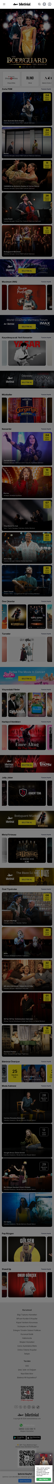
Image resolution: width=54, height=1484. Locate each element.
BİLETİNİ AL (43, 1479)
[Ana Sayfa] (22, 5)
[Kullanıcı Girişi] (49, 4)
